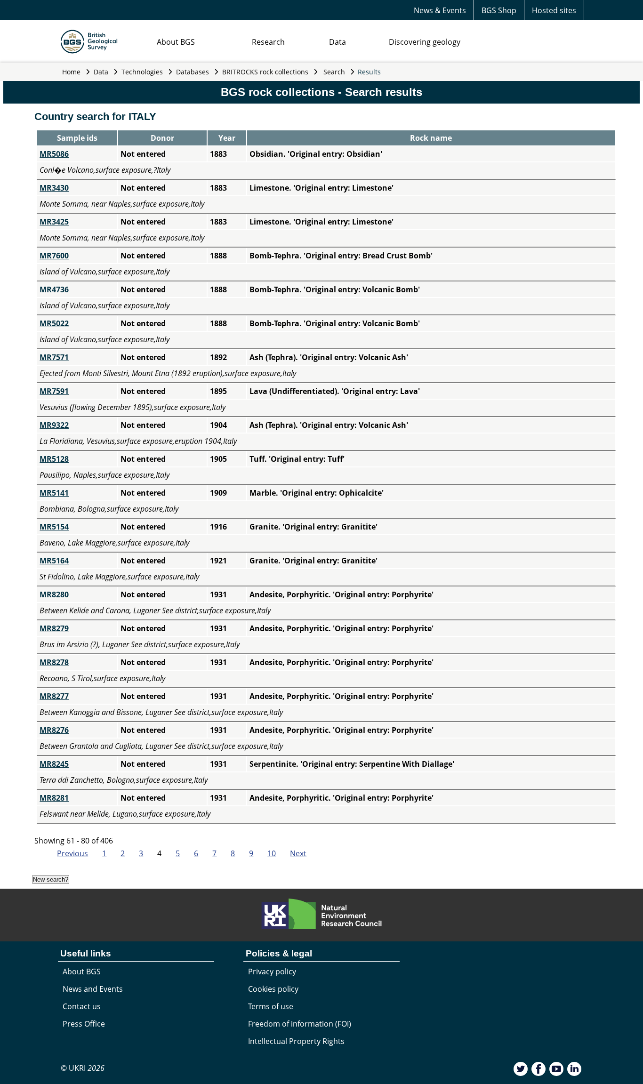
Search (334, 71)
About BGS (176, 42)
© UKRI (82, 1068)
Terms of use (270, 1006)
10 (271, 853)
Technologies (142, 71)
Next (298, 853)
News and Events (93, 989)
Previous (72, 853)
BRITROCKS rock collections (265, 71)
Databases (192, 71)
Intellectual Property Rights (296, 1041)
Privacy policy (272, 971)
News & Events (440, 10)
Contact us (82, 1006)
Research (268, 42)
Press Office (84, 1024)
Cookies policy (273, 989)
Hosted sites (554, 10)
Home (71, 71)
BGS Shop (499, 10)
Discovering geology (424, 42)
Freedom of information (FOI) (299, 1024)
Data (337, 42)
